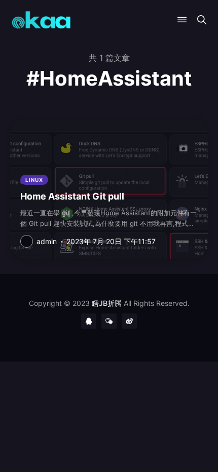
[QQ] (88, 321)
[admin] (26, 241)
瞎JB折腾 (107, 303)
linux (34, 180)
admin (47, 241)
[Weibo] (129, 321)
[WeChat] (109, 321)
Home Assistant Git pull (72, 196)
